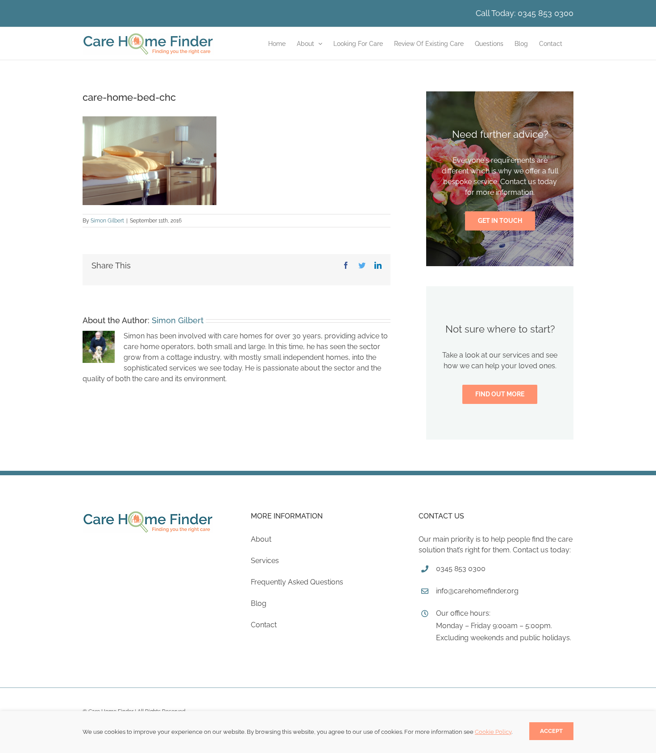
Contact (264, 625)
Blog (258, 603)
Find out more (499, 394)
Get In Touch (500, 220)
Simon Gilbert (107, 221)
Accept (551, 731)
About (261, 539)
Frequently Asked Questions (297, 582)
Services (265, 560)
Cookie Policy (493, 731)
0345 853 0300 (545, 13)
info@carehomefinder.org (477, 591)
